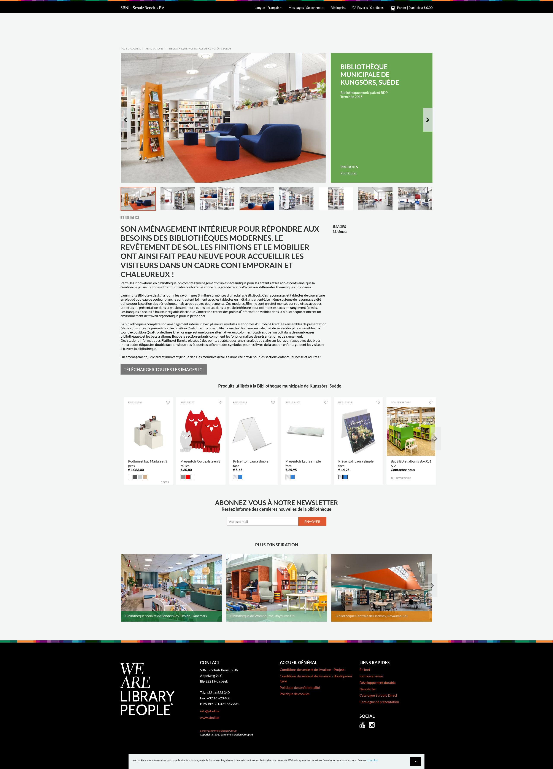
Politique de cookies (295, 694)
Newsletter (367, 689)
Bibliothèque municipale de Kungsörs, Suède (199, 48)
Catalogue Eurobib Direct (378, 695)
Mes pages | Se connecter (307, 8)
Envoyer (312, 521)
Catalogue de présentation (379, 702)
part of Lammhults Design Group (218, 730)
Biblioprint (338, 8)
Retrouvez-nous (371, 676)
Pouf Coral (348, 173)
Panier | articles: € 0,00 (414, 8)
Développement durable (377, 682)
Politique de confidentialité (300, 687)
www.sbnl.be (209, 717)
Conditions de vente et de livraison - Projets (312, 669)
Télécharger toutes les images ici (164, 369)
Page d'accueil (131, 48)
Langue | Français (267, 8)
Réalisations (154, 48)
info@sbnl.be (209, 711)
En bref (364, 669)
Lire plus (372, 760)
